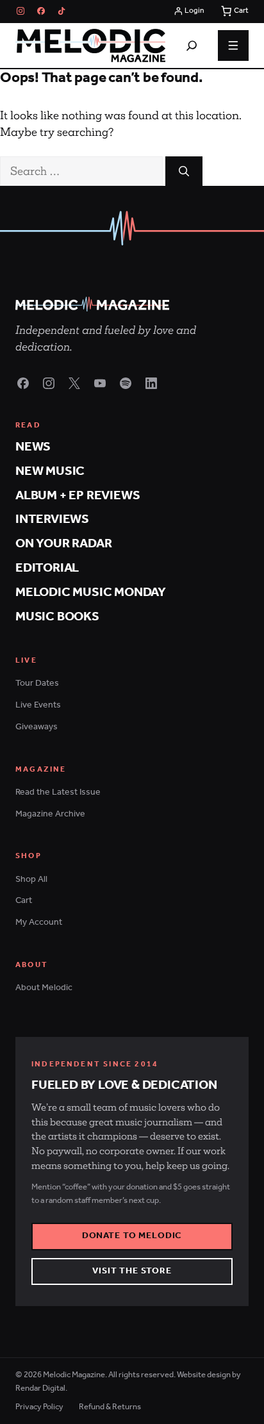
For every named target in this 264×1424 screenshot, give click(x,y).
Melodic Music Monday (90, 592)
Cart (23, 900)
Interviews (52, 519)
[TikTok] (61, 11)
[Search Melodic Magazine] (192, 45)
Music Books (57, 616)
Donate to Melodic (132, 1236)
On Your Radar (63, 543)
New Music (50, 471)
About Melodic (43, 988)
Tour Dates (37, 683)
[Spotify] (125, 383)
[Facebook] (41, 11)
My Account (38, 922)
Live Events (38, 705)
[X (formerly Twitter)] (74, 383)
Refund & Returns (110, 1407)
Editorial (47, 568)
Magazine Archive (50, 814)
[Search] (183, 171)
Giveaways (36, 727)
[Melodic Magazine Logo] (90, 45)
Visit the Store (132, 1271)
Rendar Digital (40, 1388)
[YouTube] (100, 383)
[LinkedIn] (151, 383)
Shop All (31, 879)
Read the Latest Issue (58, 792)
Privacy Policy (39, 1407)
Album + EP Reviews (77, 495)
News (33, 447)
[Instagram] (20, 11)
